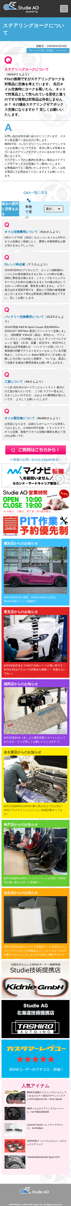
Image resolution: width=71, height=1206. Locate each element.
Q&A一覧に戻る (35, 192)
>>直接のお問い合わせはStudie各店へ (35, 459)
